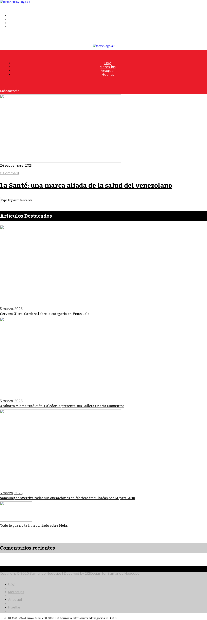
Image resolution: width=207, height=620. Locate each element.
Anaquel (15, 23)
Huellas (14, 27)
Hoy (11, 15)
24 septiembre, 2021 (16, 165)
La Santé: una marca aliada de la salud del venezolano (86, 185)
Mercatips (16, 19)
